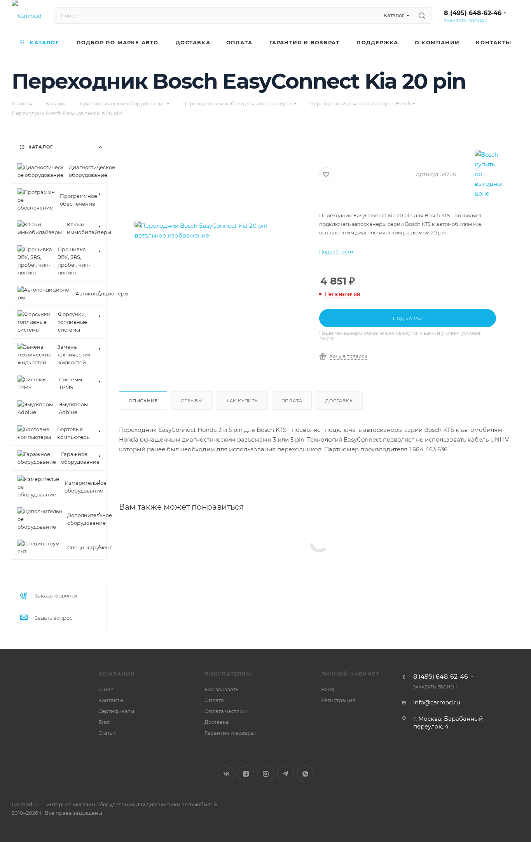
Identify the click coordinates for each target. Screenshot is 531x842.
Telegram (285, 773)
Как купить (242, 401)
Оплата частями (225, 711)
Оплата (291, 401)
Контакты (110, 700)
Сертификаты (116, 711)
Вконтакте (226, 773)
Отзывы (192, 401)
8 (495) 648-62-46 (472, 13)
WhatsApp (305, 773)
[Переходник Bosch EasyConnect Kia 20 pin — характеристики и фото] (219, 230)
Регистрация (338, 700)
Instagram (265, 773)
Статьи (107, 733)
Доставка (339, 401)
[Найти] (421, 15)
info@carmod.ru (436, 702)
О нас (105, 689)
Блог (104, 722)
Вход (327, 689)
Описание (143, 401)
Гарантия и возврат (230, 733)
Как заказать (221, 689)
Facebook (246, 773)
